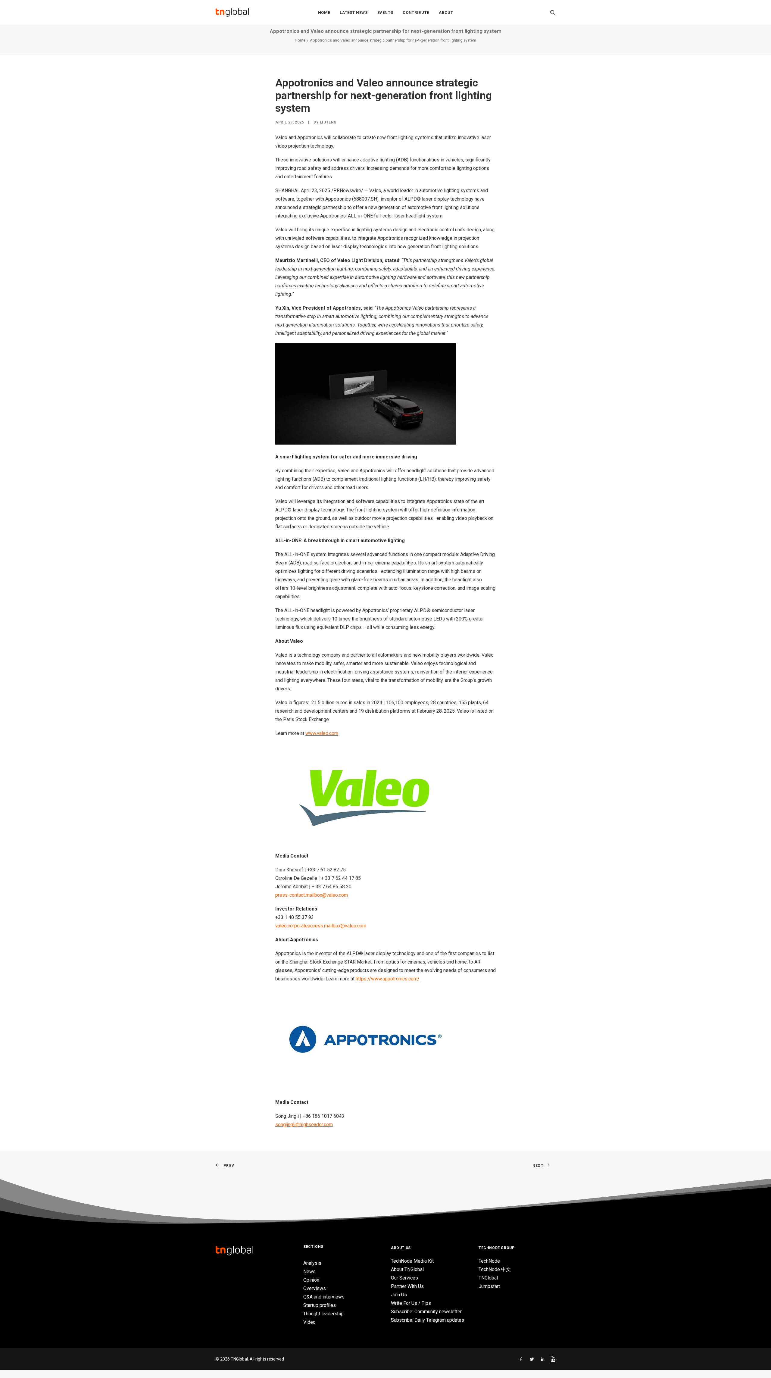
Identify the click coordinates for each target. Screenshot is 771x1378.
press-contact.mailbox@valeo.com (311, 895)
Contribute (416, 12)
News (309, 1271)
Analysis (312, 1263)
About (446, 12)
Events (385, 12)
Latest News (353, 12)
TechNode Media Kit (412, 1261)
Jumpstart (489, 1286)
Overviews (314, 1288)
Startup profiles (319, 1305)
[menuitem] (324, 12)
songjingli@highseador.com (304, 1124)
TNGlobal (488, 1278)
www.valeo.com (321, 733)
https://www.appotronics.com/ (388, 979)
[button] (552, 12)
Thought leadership (323, 1314)
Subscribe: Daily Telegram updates (427, 1320)
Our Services (404, 1278)
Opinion (311, 1280)
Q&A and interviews (324, 1297)
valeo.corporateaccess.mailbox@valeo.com (320, 926)
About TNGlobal (407, 1269)
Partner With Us (407, 1286)
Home (324, 12)
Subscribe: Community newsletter (426, 1311)
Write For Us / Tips (411, 1303)
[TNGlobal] (232, 12)
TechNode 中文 (495, 1269)
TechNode (489, 1261)
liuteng (328, 122)
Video (309, 1322)
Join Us (399, 1295)
